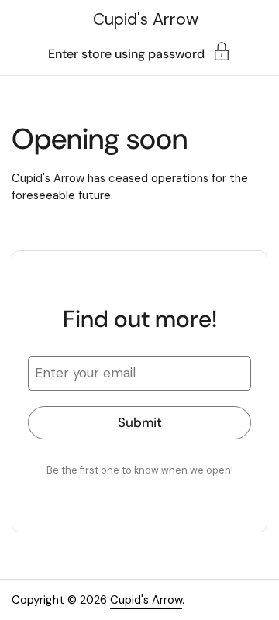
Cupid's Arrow (145, 19)
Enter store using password (126, 53)
